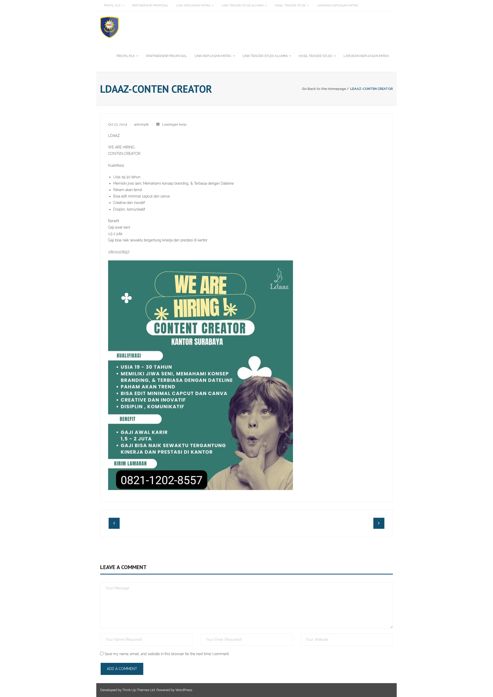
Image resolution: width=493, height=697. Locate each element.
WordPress (183, 690)
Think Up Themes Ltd (138, 690)
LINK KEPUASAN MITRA (193, 5)
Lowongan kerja (174, 124)
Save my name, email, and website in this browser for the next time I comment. (167, 654)
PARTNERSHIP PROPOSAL (150, 5)
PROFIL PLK (112, 5)
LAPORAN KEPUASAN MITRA (337, 5)
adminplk (141, 124)
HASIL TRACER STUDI (290, 5)
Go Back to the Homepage (324, 89)
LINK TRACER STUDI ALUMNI (242, 5)
